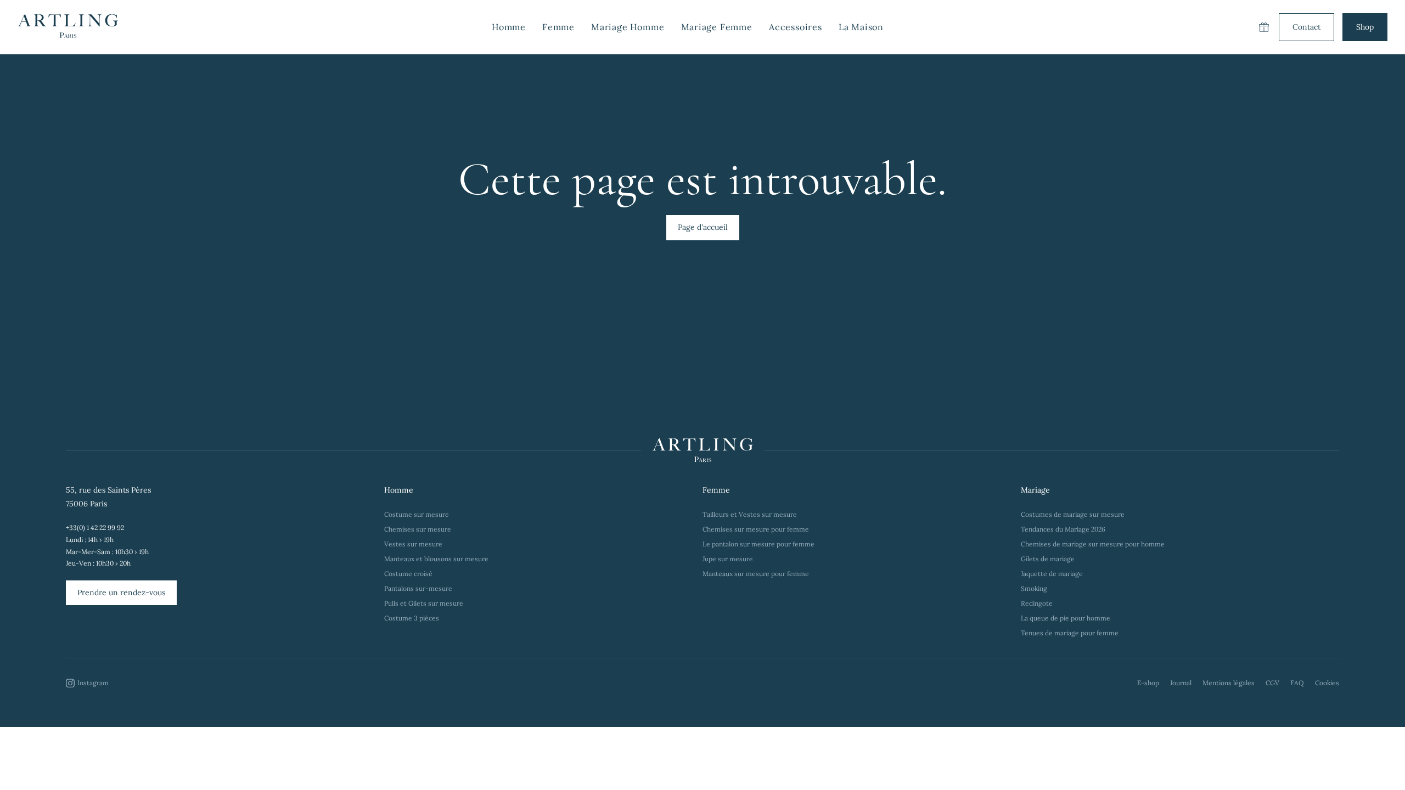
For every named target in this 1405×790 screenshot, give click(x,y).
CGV (1272, 683)
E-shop (1148, 683)
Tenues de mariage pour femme (1070, 633)
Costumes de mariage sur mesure (1073, 514)
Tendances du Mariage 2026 (1063, 529)
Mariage (1035, 490)
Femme (716, 490)
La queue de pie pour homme (1065, 618)
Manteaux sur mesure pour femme (755, 573)
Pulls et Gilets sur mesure (423, 603)
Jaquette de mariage (1052, 573)
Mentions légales (1228, 683)
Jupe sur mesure (727, 559)
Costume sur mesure (416, 514)
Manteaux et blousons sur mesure (436, 559)
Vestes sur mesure (413, 544)
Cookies (1327, 683)
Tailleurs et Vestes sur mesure (749, 514)
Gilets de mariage (1048, 559)
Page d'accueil (703, 227)
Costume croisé (408, 573)
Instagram (93, 683)
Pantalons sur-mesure (418, 588)
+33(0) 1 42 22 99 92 (95, 527)
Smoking (1034, 588)
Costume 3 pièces (411, 618)
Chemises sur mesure (417, 529)
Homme (398, 490)
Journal (1181, 683)
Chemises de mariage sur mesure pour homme (1093, 544)
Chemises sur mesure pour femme (755, 529)
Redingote (1037, 603)
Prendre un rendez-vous (121, 592)
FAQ (1297, 683)
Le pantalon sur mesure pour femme (758, 544)
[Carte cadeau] (1264, 26)
